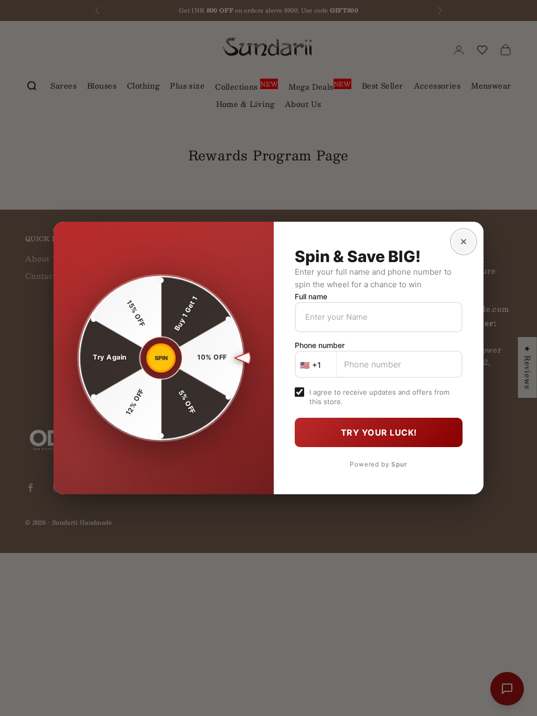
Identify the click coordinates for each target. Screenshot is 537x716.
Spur (399, 464)
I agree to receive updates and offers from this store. (379, 397)
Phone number (320, 345)
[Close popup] (463, 241)
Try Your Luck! (379, 432)
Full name (311, 296)
